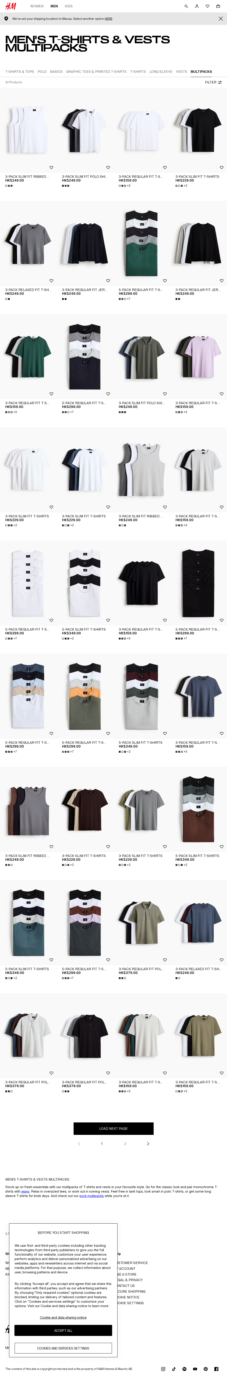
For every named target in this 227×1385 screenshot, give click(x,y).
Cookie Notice (126, 1297)
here (108, 18)
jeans (25, 1191)
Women (36, 6)
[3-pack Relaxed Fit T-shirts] (28, 243)
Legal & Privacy (128, 1280)
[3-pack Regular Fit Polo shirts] (142, 922)
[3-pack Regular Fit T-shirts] (142, 130)
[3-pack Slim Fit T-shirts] (198, 130)
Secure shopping (129, 1291)
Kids (69, 6)
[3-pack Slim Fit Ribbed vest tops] (28, 130)
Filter (210, 82)
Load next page (113, 1128)
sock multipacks (91, 1196)
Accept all (63, 1330)
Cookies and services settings (63, 1348)
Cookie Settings (129, 1303)
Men (54, 6)
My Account (124, 1268)
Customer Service (131, 1263)
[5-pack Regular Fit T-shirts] (142, 243)
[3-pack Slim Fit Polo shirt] (85, 130)
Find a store (125, 1274)
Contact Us (124, 1286)
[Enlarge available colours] (9, 185)
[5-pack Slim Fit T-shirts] (85, 583)
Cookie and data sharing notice (63, 1317)
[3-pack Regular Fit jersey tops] (85, 243)
